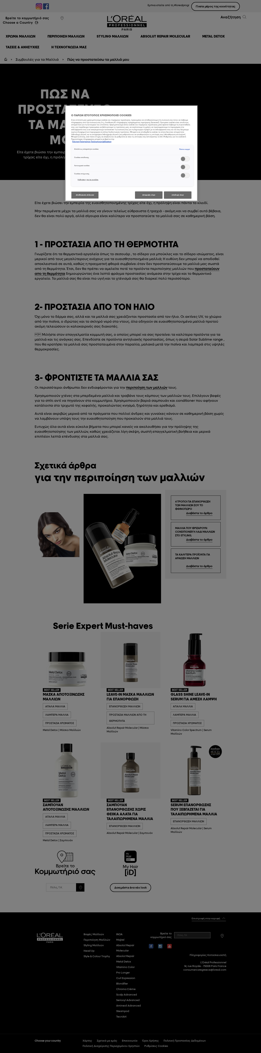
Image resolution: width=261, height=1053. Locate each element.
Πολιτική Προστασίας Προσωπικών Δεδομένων (91, 142)
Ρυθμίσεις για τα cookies (88, 180)
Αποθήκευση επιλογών (85, 195)
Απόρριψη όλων (148, 195)
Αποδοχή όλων (178, 195)
